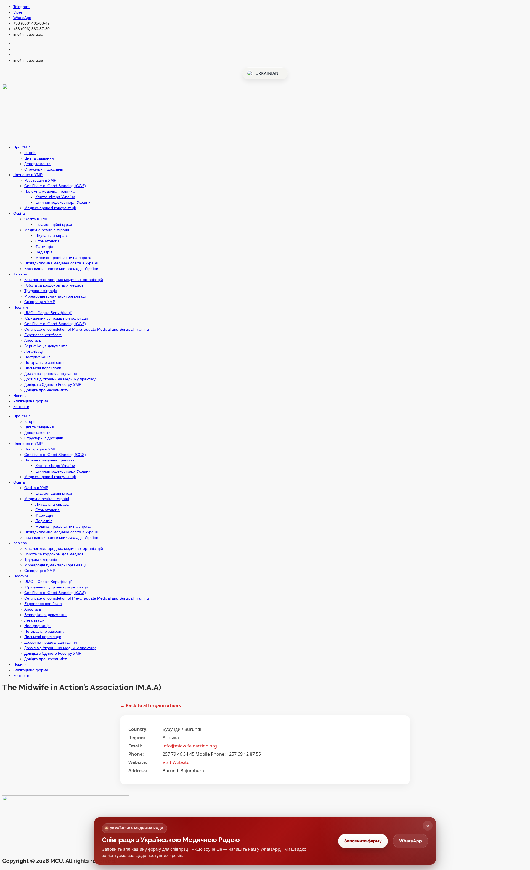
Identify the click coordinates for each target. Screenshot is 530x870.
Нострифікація (37, 357)
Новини (20, 395)
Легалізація (34, 351)
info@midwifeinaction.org (190, 746)
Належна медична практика (49, 191)
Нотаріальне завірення (45, 362)
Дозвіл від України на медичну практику (60, 379)
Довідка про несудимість (46, 390)
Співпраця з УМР (39, 301)
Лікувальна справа (52, 235)
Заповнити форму (363, 841)
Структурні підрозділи (43, 169)
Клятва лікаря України (55, 197)
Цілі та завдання (39, 158)
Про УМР (21, 147)
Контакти (21, 406)
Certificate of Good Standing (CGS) (55, 186)
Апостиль (32, 340)
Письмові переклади (42, 368)
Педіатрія (43, 252)
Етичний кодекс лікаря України (63, 202)
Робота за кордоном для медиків (53, 285)
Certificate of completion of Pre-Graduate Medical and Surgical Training (86, 329)
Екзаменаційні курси (53, 224)
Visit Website (176, 762)
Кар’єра (20, 274)
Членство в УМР (28, 175)
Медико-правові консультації (50, 208)
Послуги (20, 307)
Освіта (19, 213)
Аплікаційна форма (30, 401)
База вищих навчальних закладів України (61, 268)
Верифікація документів (45, 346)
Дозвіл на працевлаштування (50, 373)
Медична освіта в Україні (46, 230)
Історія (30, 152)
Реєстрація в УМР (40, 180)
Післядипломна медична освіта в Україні (61, 263)
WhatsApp (410, 841)
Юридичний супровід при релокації (56, 318)
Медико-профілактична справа (63, 257)
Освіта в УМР (36, 219)
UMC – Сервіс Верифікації (48, 313)
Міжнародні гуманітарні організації (55, 296)
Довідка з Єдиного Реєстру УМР (52, 384)
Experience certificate (43, 335)
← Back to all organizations (150, 705)
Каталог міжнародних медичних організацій (63, 279)
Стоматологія (47, 241)
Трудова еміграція (40, 290)
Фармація (44, 246)
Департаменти (37, 163)
